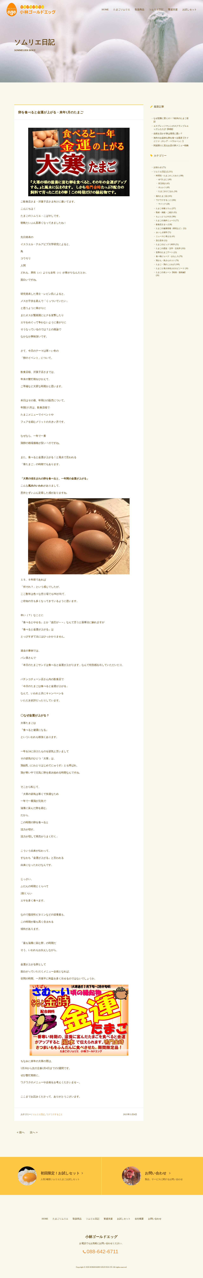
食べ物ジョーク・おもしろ (167, 256)
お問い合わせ (156, 1173)
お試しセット (189, 9)
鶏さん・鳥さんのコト (165, 260)
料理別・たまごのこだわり (167, 176)
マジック (162, 204)
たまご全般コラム (163, 208)
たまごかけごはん (166, 191)
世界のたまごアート (164, 252)
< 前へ (21, 1132)
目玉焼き (162, 183)
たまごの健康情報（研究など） (169, 228)
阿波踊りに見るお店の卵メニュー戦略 (171, 145)
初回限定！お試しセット (60, 1173)
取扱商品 (139, 9)
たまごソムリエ (121, 9)
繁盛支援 (173, 9)
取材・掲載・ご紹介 (164, 212)
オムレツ (162, 187)
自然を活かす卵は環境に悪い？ (168, 133)
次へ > (34, 1132)
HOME (105, 9)
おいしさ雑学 (161, 232)
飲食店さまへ (161, 224)
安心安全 (160, 240)
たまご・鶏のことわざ (165, 264)
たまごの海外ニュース (165, 220)
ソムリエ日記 (156, 9)
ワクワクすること (54, 1114)
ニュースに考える (163, 236)
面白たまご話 (161, 196)
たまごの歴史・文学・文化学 (168, 248)
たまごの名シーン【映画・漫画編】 (171, 272)
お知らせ (158, 167)
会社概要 (139, 1219)
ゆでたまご (163, 179)
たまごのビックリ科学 (165, 244)
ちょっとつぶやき (163, 216)
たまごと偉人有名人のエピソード (170, 268)
